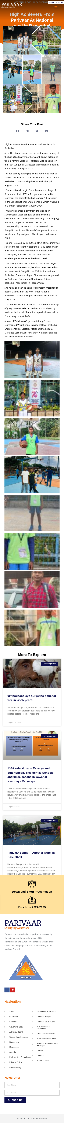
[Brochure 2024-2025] (32, 900)
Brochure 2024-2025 (32, 907)
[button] (56, 6)
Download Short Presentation (32, 891)
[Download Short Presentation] (32, 884)
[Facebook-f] (7, 990)
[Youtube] (12, 990)
